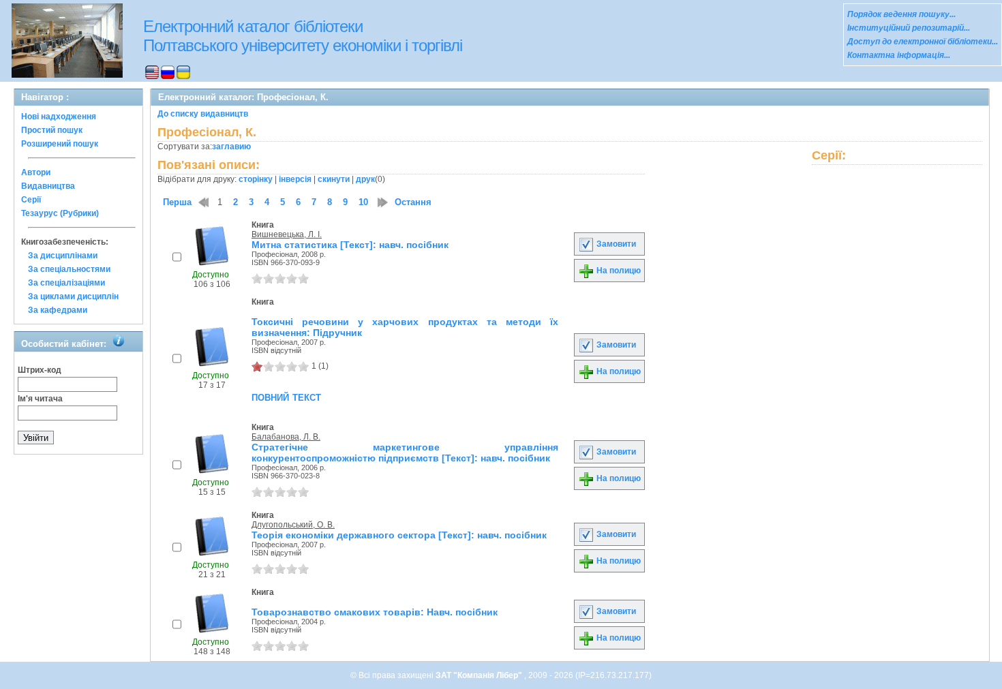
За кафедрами (57, 310)
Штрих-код (39, 370)
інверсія (295, 179)
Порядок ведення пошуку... (901, 14)
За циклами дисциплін (73, 296)
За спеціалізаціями (66, 283)
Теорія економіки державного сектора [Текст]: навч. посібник (399, 535)
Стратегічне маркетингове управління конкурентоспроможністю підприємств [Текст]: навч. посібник (405, 452)
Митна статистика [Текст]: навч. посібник (350, 244)
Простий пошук (51, 130)
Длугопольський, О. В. (293, 525)
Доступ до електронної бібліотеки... (922, 41)
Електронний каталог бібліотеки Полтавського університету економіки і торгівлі (302, 36)
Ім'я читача (40, 398)
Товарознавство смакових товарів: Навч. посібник (375, 612)
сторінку (256, 179)
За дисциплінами (62, 255)
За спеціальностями (69, 269)
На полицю (617, 270)
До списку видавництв (202, 114)
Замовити (615, 244)
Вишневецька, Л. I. (287, 234)
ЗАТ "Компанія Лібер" (480, 675)
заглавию (231, 146)
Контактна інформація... (898, 55)
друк (365, 179)
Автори (35, 172)
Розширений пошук (59, 144)
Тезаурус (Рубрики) (60, 213)
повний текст (286, 396)
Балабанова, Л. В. (286, 437)
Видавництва (48, 186)
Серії (31, 199)
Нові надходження (58, 116)
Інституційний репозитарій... (908, 28)
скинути (334, 179)
